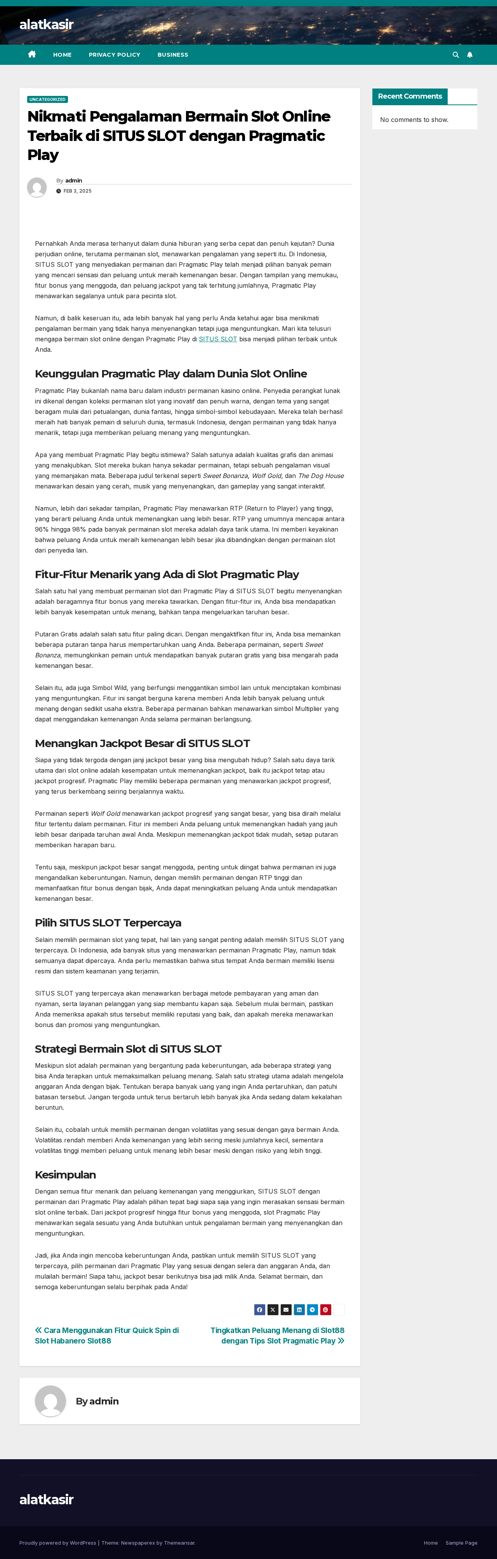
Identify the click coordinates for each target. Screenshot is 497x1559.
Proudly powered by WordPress (58, 1543)
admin (73, 180)
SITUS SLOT (218, 339)
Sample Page (462, 1543)
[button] (456, 55)
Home (62, 54)
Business (173, 54)
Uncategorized (48, 99)
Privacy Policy (115, 54)
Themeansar (179, 1543)
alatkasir (46, 24)
